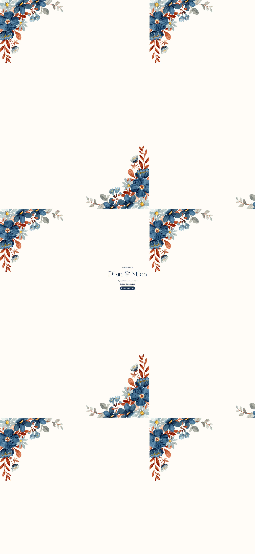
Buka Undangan (128, 288)
